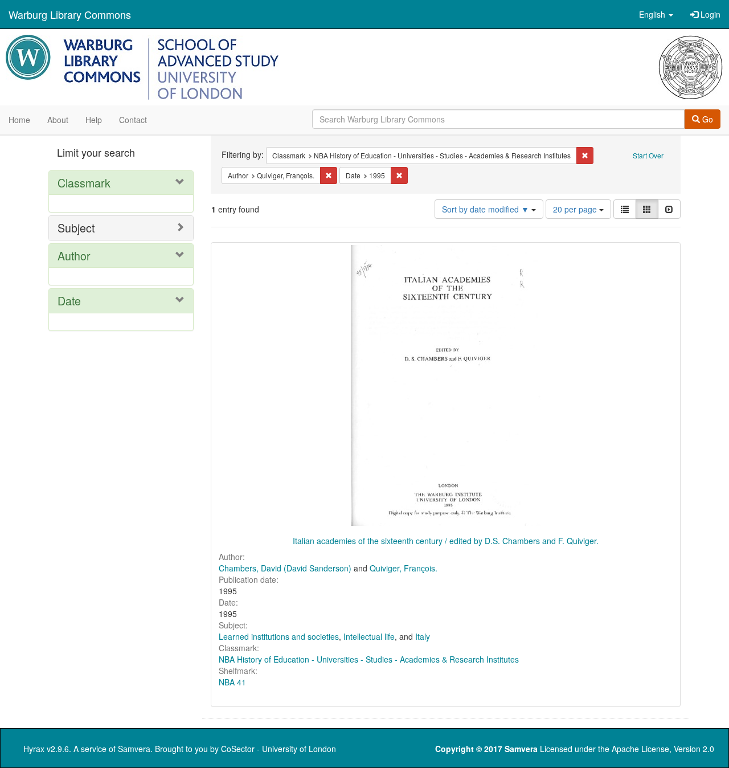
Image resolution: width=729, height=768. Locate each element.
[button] (656, 14)
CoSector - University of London (278, 748)
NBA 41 (232, 682)
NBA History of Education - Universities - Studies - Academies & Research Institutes (369, 659)
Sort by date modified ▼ (486, 209)
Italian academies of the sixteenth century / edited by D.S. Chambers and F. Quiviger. (446, 540)
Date (69, 300)
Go (706, 119)
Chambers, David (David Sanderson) (285, 568)
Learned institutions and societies (279, 636)
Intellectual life (369, 636)
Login (709, 14)
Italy (422, 636)
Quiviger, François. (403, 568)
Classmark (84, 182)
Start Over (648, 155)
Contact (133, 119)
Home (19, 119)
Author (74, 255)
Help (93, 119)
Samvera (134, 748)
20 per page (576, 209)
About (57, 119)
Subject (76, 227)
